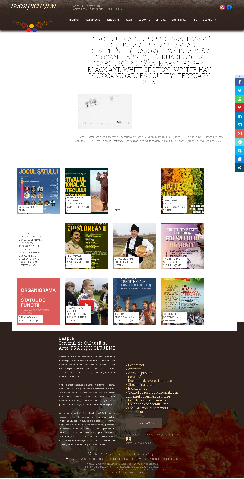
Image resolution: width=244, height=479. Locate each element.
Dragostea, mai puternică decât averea (124, 262)
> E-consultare (136, 389)
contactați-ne (144, 423)
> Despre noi (135, 365)
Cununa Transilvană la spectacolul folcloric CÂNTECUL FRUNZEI (174, 203)
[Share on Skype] (239, 150)
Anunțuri (74, 20)
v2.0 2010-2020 (122, 469)
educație (144, 20)
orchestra (179, 20)
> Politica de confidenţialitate (147, 404)
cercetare (112, 20)
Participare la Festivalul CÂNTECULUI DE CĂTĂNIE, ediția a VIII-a (78, 203)
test (117, 210)
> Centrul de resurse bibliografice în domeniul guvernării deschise (152, 394)
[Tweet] (239, 90)
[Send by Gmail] (239, 133)
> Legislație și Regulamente (146, 400)
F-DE (194, 20)
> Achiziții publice (139, 373)
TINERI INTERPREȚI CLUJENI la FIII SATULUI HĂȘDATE (172, 262)
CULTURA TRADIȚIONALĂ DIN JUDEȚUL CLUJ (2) (124, 317)
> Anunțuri (133, 369)
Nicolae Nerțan (151, 464)
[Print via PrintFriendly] (239, 142)
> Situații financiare (140, 385)
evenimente (93, 20)
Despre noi (210, 20)
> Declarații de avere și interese (149, 381)
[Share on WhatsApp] (239, 99)
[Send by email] (239, 125)
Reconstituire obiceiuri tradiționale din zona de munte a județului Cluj (76, 314)
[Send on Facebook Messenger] (239, 159)
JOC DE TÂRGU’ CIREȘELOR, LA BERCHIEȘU (170, 317)
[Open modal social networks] (239, 167)
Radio (129, 20)
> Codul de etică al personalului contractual (149, 410)
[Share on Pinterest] (239, 107)
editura (161, 20)
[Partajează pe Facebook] (239, 82)
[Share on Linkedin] (239, 116)
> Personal (133, 377)
